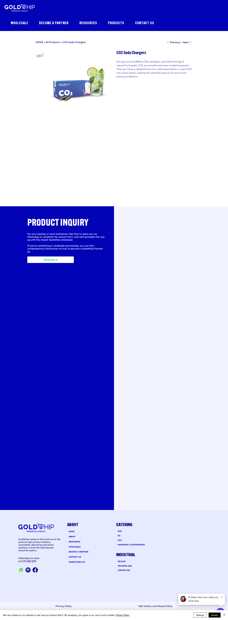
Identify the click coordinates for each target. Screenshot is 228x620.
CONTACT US (75, 557)
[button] (119, 23)
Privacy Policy (122, 615)
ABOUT (72, 536)
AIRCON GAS (124, 570)
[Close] (224, 615)
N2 (119, 535)
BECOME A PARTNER (78, 552)
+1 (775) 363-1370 (27, 561)
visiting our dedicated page (46, 251)
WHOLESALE (75, 547)
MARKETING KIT (77, 562)
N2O (120, 531)
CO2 (120, 540)
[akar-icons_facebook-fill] (35, 570)
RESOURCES (74, 542)
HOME (72, 531)
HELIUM (122, 561)
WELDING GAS (125, 566)
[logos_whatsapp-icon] (21, 570)
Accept (214, 615)
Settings (200, 615)
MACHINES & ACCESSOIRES (131, 544)
